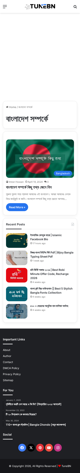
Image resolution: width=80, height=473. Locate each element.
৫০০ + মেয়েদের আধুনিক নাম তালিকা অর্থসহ (49, 305)
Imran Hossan (16, 181)
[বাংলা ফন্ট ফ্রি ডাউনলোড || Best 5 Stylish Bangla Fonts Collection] (16, 294)
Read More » (17, 207)
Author (7, 356)
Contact (8, 362)
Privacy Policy (12, 374)
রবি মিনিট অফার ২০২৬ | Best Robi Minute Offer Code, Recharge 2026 (49, 274)
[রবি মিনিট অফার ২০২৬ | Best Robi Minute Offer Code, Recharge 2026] (16, 275)
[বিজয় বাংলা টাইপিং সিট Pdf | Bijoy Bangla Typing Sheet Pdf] (16, 258)
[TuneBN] (40, 6)
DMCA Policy (11, 368)
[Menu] (5, 8)
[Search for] (75, 8)
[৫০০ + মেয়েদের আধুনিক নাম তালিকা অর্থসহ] (16, 311)
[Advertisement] (40, 57)
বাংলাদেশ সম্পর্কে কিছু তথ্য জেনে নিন (29, 187)
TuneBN (66, 466)
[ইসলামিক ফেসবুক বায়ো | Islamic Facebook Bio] (16, 240)
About (6, 350)
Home (12, 107)
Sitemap (8, 380)
